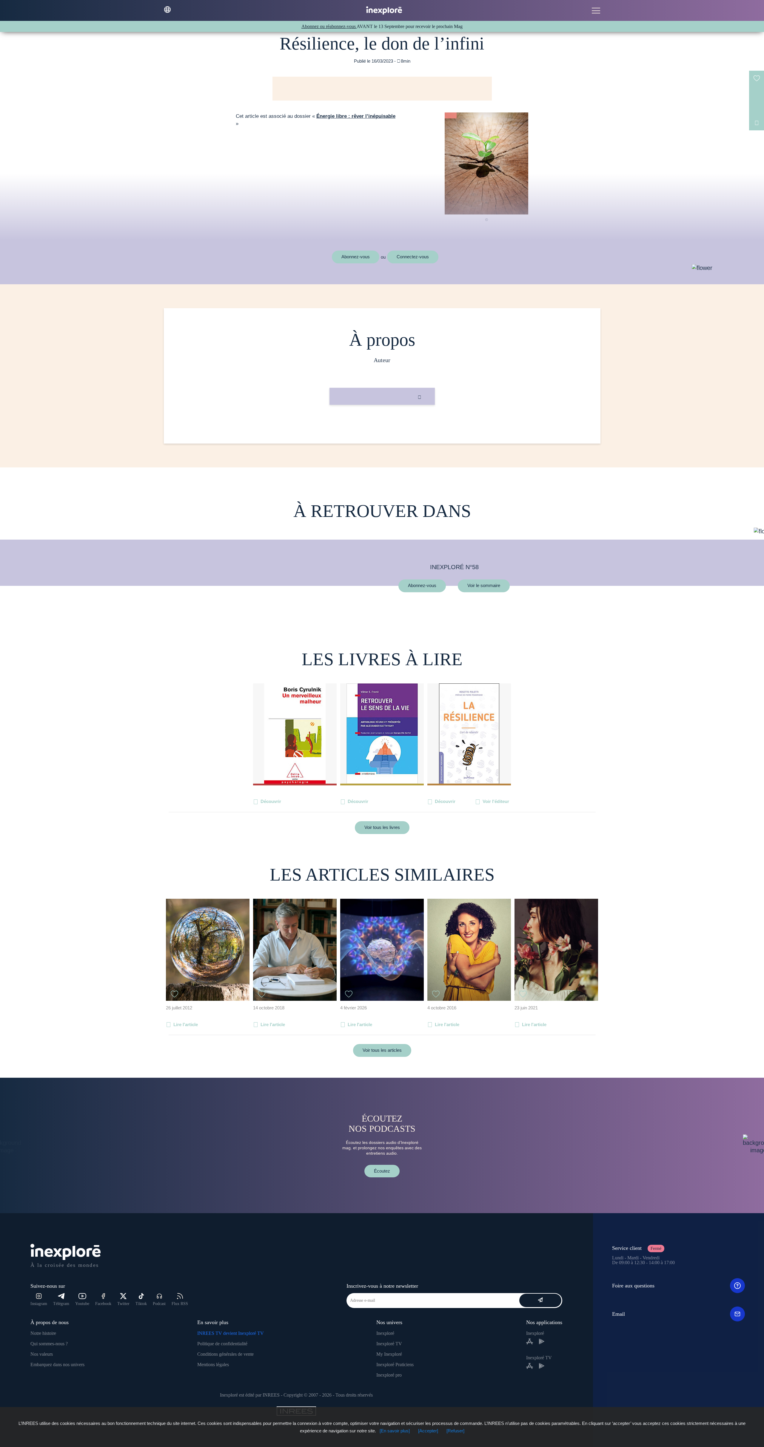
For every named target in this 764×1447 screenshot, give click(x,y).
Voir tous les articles (382, 1050)
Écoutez (382, 1170)
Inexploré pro (389, 1374)
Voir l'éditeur (496, 801)
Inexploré (385, 1333)
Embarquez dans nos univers (57, 1364)
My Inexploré (389, 1354)
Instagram (38, 1303)
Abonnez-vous (355, 256)
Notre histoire (43, 1333)
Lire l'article (185, 1024)
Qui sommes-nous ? (49, 1343)
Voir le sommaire (483, 585)
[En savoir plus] (395, 1430)
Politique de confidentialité (222, 1343)
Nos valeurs (41, 1354)
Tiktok (141, 1303)
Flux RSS (180, 1303)
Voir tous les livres (382, 827)
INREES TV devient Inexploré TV (230, 1333)
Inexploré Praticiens (395, 1364)
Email (618, 1314)
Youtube (82, 1303)
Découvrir (271, 801)
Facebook (103, 1303)
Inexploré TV (389, 1343)
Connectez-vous (413, 256)
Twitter (123, 1303)
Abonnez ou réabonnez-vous (329, 26)
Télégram (61, 1303)
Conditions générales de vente (225, 1354)
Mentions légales (213, 1364)
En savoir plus (382, 424)
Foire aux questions (633, 1286)
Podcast (159, 1303)
